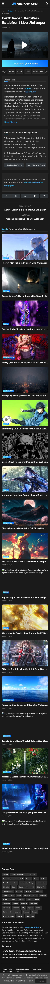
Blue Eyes (6, 883)
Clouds (6, 887)
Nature (21, 899)
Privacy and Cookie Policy (22, 981)
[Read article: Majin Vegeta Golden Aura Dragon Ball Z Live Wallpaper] (25, 617)
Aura (36, 879)
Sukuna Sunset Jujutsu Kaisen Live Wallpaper (25, 561)
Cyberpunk (23, 887)
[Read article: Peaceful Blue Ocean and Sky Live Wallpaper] (25, 689)
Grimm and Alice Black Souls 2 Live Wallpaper (25, 848)
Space (30, 908)
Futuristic (28, 891)
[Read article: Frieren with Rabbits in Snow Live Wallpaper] (25, 250)
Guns (19, 895)
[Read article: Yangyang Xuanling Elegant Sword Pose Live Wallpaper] (25, 482)
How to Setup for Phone (36, 165)
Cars (15, 883)
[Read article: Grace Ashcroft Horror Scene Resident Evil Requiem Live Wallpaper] (25, 283)
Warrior (20, 916)
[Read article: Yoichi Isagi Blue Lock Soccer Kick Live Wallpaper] (25, 416)
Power (15, 904)
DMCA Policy (7, 971)
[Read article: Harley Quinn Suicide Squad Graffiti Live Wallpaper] (25, 350)
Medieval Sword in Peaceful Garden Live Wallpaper (25, 776)
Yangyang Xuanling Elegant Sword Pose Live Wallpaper (25, 495)
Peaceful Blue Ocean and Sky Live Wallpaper (25, 705)
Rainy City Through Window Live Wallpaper (24, 395)
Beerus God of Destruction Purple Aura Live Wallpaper (25, 329)
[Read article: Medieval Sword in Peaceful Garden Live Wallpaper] (25, 761)
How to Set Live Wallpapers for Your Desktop (21, 951)
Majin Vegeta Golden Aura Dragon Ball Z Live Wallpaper (25, 633)
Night (37, 899)
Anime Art (31, 874)
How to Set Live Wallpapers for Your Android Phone (24, 954)
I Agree (41, 981)
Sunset (26, 912)
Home (4, 11)
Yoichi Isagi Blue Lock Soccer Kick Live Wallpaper (25, 428)
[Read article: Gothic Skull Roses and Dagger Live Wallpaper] (25, 449)
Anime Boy (7, 879)
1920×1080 (30, 91)
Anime (6, 258)
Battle (5, 229)
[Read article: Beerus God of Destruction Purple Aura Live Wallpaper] (25, 316)
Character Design (27, 883)
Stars (38, 908)
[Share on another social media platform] (44, 196)
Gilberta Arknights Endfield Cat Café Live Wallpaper (25, 669)
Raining (24, 904)
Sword (34, 912)
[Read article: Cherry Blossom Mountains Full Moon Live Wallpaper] (25, 516)
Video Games (8, 916)
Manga (5, 899)
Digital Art (41, 887)
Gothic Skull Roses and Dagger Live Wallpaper (25, 461)
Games (10, 11)
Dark (32, 887)
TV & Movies (9, 357)
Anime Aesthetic (17, 874)
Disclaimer (37, 969)
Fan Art (19, 891)
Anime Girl (19, 879)
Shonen (16, 908)
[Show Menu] (3, 3)
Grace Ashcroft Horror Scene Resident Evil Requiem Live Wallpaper (25, 296)
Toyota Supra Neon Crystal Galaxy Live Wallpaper (25, 740)
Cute (14, 887)
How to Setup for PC (14, 165)
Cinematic (41, 883)
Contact (19, 971)
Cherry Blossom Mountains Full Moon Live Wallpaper (25, 528)
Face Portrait (8, 891)
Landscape (8, 390)
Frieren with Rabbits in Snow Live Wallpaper (24, 262)
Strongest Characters (11, 912)
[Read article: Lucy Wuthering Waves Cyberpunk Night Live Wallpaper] (25, 797)
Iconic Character (30, 895)
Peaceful (6, 904)
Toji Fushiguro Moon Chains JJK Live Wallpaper (25, 597)
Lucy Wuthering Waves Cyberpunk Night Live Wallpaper (25, 812)
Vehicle (7, 736)
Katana (43, 895)
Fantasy (7, 457)
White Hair (30, 916)
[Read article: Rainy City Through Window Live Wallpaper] (25, 383)
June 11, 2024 (7, 28)
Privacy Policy (7, 969)
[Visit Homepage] (25, 4)
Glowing (39, 891)
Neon (29, 899)
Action (5, 874)
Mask (14, 899)
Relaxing (6, 908)
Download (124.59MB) (25, 63)
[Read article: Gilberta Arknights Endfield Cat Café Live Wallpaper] (25, 653)
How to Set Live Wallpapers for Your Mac (19, 958)
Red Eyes (33, 904)
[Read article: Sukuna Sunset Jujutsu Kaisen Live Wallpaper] (25, 546)
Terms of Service (22, 969)
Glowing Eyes (8, 895)
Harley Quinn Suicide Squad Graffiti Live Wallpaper (25, 362)
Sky (23, 908)
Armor (28, 879)
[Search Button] (47, 3)
